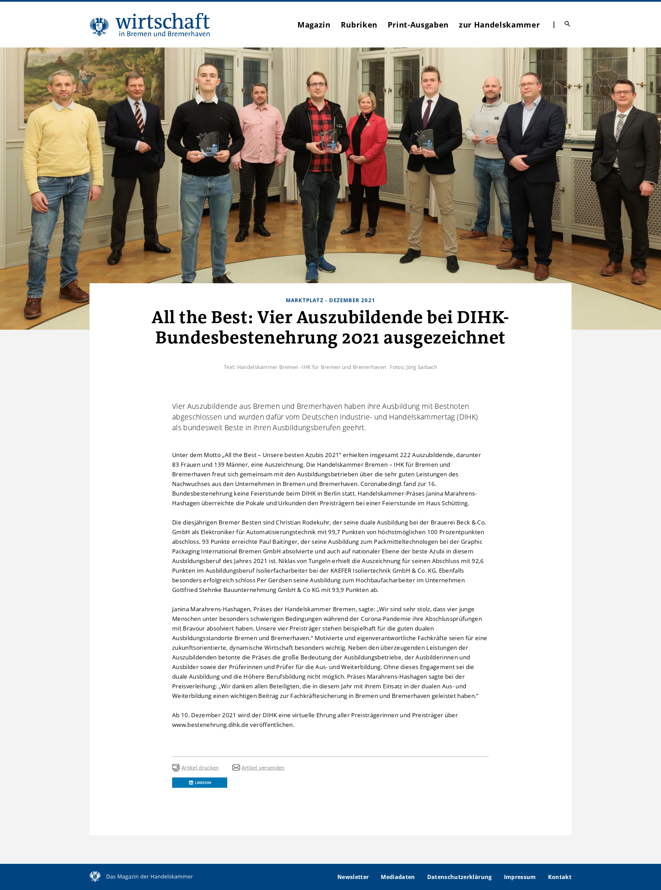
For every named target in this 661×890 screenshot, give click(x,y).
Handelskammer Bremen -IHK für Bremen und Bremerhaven (312, 366)
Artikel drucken (200, 767)
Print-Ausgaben (418, 24)
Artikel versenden (263, 767)
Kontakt (559, 877)
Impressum (520, 877)
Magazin (313, 24)
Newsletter (353, 877)
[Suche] (567, 24)
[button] (199, 782)
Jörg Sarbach (421, 366)
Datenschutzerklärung (459, 877)
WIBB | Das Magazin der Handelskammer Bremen (150, 24)
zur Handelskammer (499, 24)
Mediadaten (398, 877)
